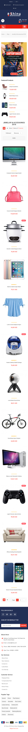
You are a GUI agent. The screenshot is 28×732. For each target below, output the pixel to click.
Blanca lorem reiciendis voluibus (14, 476)
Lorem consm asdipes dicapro (14, 324)
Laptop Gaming (5, 704)
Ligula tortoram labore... (14, 114)
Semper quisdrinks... (14, 86)
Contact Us (4, 663)
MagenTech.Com (14, 728)
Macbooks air (13, 708)
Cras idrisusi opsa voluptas (14, 438)
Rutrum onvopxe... (13, 104)
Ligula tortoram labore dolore (14, 514)
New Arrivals (5, 708)
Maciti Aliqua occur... (14, 95)
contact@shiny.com (10, 642)
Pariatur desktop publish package (14, 362)
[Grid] (4, 128)
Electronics (10, 714)
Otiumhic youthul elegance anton (14, 248)
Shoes (9, 698)
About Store (5, 658)
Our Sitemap (5, 669)
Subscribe (23, 625)
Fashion (4, 714)
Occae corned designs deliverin (14, 211)
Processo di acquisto (19, 5)
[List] (7, 128)
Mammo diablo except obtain (14, 286)
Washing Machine (16, 711)
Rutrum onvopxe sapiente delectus (14, 589)
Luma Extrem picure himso (14, 400)
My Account (8, 5)
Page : (13, 600)
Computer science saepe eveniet (14, 173)
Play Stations (16, 698)
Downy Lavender (6, 711)
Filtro (14, 138)
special (4, 698)
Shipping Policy (5, 678)
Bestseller (10, 701)
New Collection (5, 661)
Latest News (5, 666)
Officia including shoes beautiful (14, 552)
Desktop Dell (15, 704)
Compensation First (7, 680)
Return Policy (5, 686)
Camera (4, 701)
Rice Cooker (18, 701)
